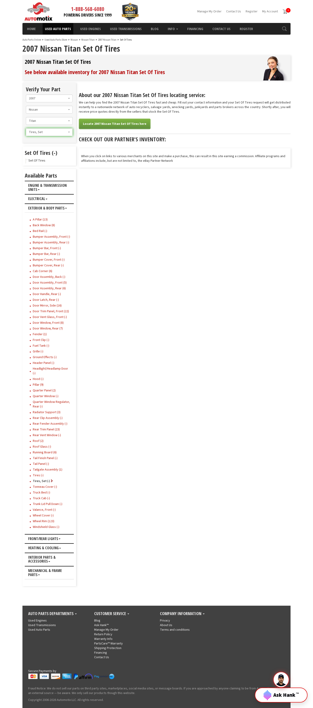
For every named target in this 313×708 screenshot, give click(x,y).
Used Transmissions (126, 28)
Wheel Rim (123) (43, 521)
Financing (195, 28)
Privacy (165, 620)
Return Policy (103, 634)
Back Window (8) (44, 225)
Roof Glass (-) (42, 446)
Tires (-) (38, 475)
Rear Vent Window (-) (47, 435)
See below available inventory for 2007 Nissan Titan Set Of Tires (95, 72)
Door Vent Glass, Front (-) (50, 317)
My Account (270, 11)
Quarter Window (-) (45, 396)
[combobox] (49, 98)
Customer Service (110, 613)
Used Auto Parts (58, 28)
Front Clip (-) (41, 340)
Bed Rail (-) (40, 231)
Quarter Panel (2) (44, 390)
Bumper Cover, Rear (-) (48, 265)
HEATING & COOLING (43, 548)
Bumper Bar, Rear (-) (46, 254)
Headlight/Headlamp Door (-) (50, 371)
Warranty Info (103, 639)
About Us (166, 625)
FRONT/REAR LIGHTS (43, 539)
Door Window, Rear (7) (48, 328)
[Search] (284, 28)
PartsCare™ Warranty (108, 643)
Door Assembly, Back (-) (49, 277)
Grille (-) (38, 351)
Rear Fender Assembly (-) (50, 423)
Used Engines (90, 28)
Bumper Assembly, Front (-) (51, 236)
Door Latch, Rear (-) (46, 300)
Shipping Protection (107, 648)
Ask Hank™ (101, 625)
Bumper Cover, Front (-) (49, 259)
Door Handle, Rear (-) (47, 294)
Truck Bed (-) (41, 492)
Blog (155, 28)
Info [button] (172, 28)
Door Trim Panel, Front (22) (51, 311)
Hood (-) (38, 379)
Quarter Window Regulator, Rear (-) (51, 404)
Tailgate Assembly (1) (47, 469)
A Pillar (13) (40, 219)
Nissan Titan (88, 40)
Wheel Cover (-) (43, 515)
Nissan (74, 40)
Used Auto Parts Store (55, 40)
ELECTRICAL (36, 199)
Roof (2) (38, 441)
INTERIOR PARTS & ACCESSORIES (42, 559)
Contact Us (233, 11)
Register (252, 11)
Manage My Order (209, 11)
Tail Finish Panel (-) (45, 458)
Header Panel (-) (43, 363)
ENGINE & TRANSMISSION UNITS (47, 188)
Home (31, 28)
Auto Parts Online (31, 40)
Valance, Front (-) (44, 509)
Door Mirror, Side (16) (47, 305)
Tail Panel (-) (41, 464)
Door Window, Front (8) (48, 323)
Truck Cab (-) (41, 498)
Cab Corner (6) (42, 271)
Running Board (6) (45, 452)
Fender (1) (40, 334)
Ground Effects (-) (45, 357)
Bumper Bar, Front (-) (47, 248)
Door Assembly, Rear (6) (49, 288)
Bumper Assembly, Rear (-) (51, 242)
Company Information (181, 613)
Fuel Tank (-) (41, 345)
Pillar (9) (38, 384)
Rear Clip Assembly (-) (48, 418)
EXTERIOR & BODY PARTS (46, 208)
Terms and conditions (175, 629)
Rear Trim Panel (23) (46, 429)
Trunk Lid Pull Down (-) (47, 504)
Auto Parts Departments (51, 613)
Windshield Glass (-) (46, 527)
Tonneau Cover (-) (45, 487)
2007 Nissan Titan (107, 40)
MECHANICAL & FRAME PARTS (45, 573)
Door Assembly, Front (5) (50, 282)
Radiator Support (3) (46, 412)
